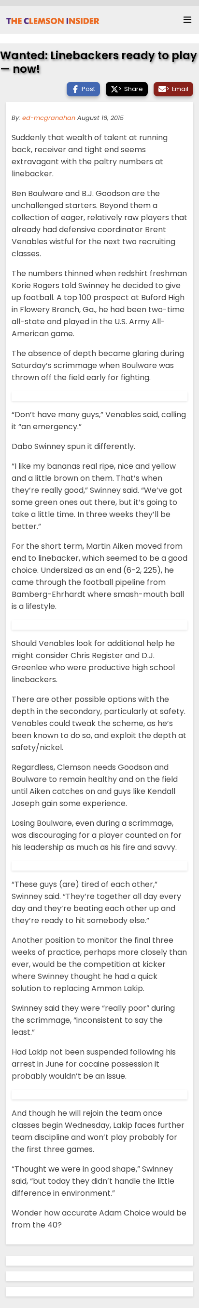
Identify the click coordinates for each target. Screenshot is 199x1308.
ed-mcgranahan (48, 118)
